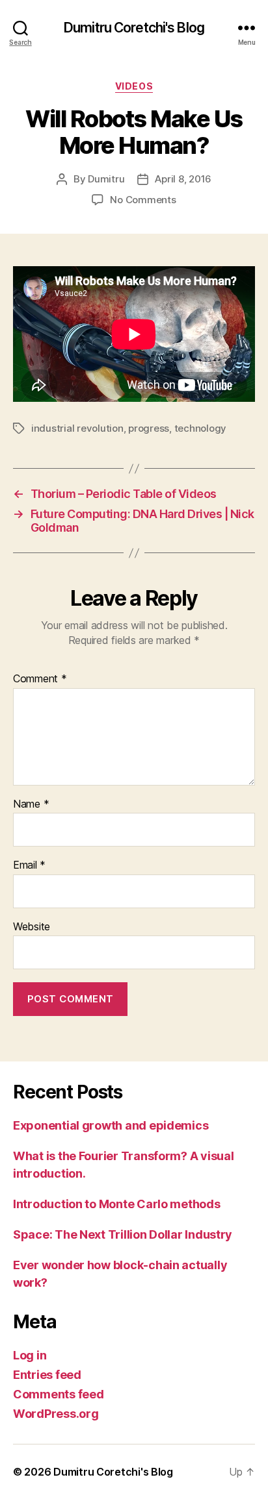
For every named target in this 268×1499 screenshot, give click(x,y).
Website (31, 927)
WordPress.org (56, 1413)
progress (148, 428)
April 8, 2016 (183, 179)
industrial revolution (77, 428)
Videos (134, 86)
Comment (40, 679)
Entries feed (47, 1374)
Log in (29, 1355)
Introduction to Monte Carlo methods (117, 1204)
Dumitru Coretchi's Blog (134, 27)
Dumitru (106, 179)
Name (31, 804)
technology (200, 428)
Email (29, 865)
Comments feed (58, 1394)
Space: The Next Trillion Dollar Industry (122, 1234)
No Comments (143, 199)
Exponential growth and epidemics (110, 1125)
